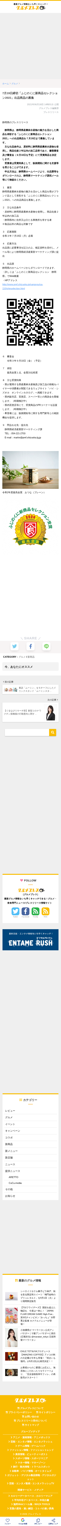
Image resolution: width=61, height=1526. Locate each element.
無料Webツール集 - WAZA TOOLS (31, 1504)
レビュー (10, 1110)
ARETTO (13, 1177)
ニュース (10, 1164)
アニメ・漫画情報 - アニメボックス (31, 1437)
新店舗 (9, 1157)
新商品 (31, 656)
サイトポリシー (47, 1412)
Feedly (35, 917)
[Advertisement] (30, 46)
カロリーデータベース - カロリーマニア (32, 1496)
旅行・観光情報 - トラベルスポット (31, 1466)
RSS (45, 917)
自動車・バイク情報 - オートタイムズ (31, 1471)
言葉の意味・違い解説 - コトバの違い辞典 (32, 1508)
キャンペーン (12, 1130)
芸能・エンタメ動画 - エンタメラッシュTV (31, 1483)
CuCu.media (15, 1183)
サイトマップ (32, 1425)
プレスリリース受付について (32, 1420)
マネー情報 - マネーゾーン (32, 1462)
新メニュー (11, 1151)
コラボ (9, 1137)
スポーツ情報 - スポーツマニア (31, 1458)
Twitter (15, 917)
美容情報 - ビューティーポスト (31, 1454)
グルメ (22, 656)
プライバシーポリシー (20, 1412)
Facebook (25, 917)
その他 (9, 1189)
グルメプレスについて (32, 1408)
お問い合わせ (32, 1416)
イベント (10, 1124)
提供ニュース (12, 1171)
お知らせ (10, 1196)
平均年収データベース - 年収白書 (31, 1500)
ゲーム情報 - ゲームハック (32, 1446)
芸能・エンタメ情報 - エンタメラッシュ (32, 1441)
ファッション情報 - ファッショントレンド (32, 1450)
